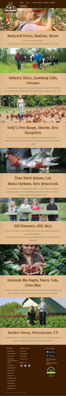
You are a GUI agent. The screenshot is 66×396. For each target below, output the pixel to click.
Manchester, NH (11, 378)
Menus (21, 2)
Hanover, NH (10, 370)
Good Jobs (46, 2)
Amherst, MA (10, 351)
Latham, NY (10, 375)
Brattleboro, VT (11, 353)
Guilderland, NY (11, 368)
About (28, 2)
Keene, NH (10, 373)
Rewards (52, 2)
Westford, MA (11, 388)
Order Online (23, 6)
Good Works (24, 353)
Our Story (23, 351)
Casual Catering (37, 2)
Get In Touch (24, 359)
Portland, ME (11, 383)
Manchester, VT (11, 380)
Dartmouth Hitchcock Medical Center (12, 360)
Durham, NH (10, 365)
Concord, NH (10, 356)
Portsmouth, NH (11, 386)
